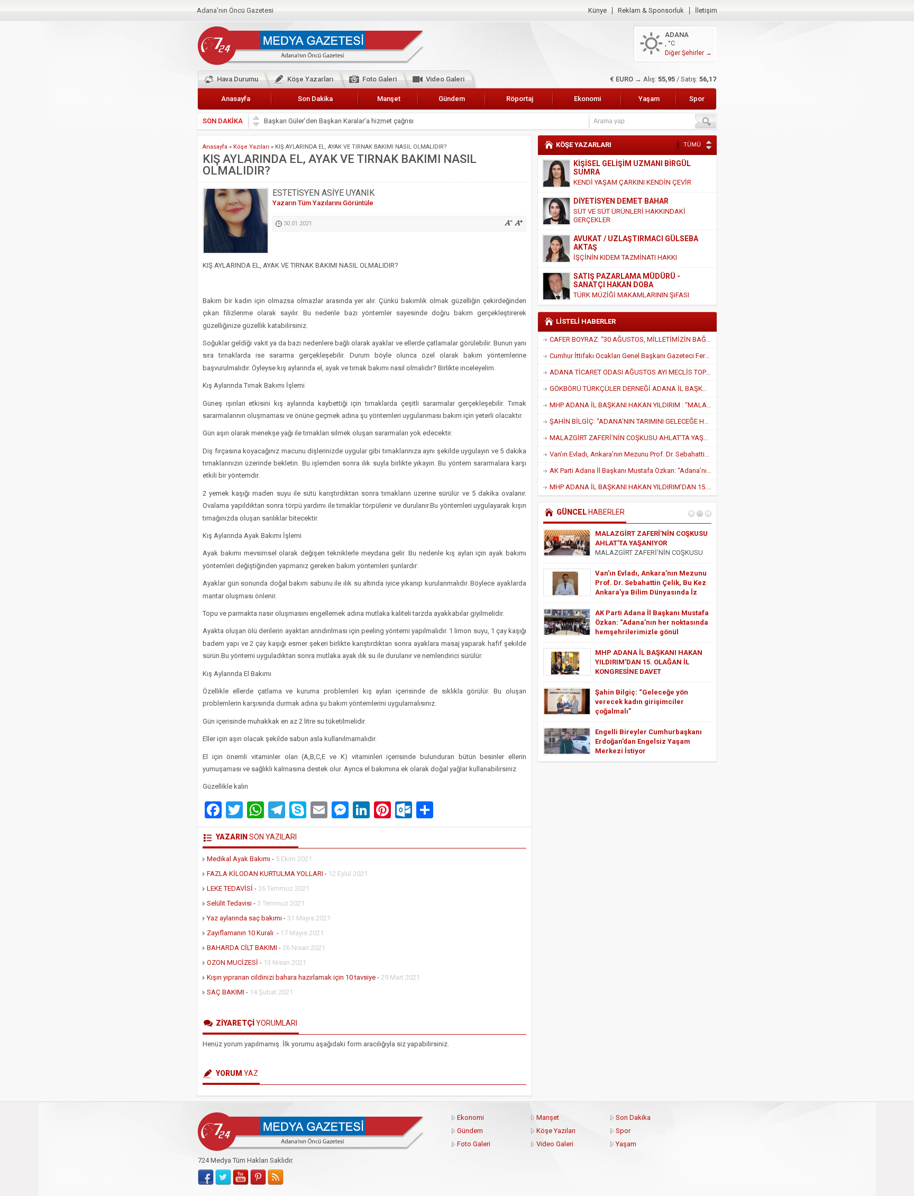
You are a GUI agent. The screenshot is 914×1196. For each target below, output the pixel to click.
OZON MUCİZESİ (232, 962)
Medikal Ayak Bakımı (238, 859)
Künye (597, 10)
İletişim (706, 10)
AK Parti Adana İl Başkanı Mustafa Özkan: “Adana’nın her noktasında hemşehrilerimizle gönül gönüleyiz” (633, 470)
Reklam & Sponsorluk (651, 10)
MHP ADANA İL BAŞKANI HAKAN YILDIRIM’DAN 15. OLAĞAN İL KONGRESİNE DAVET (633, 487)
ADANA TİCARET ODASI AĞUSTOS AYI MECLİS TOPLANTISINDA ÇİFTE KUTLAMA (633, 372)
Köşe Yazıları (251, 146)
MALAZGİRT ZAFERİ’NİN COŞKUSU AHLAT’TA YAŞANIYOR (633, 438)
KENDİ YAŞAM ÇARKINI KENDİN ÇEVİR (632, 182)
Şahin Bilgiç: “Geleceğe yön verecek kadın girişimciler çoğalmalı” (641, 701)
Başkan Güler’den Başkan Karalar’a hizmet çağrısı (339, 121)
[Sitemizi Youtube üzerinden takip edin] (241, 1177)
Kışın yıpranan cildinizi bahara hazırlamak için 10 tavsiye (291, 977)
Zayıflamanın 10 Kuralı (241, 933)
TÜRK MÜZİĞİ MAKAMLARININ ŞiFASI (631, 295)
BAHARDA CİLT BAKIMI (242, 948)
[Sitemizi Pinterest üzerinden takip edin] (258, 1177)
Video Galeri (445, 79)
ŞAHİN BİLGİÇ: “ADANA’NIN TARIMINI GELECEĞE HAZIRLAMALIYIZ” (633, 421)
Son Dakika (315, 99)
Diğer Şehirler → (688, 53)
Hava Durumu (237, 79)
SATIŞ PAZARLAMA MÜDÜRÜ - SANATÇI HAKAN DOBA (626, 280)
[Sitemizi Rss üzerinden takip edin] (276, 1177)
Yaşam (649, 99)
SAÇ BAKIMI (225, 992)
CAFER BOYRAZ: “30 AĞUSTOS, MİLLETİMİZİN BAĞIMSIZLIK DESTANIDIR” (633, 339)
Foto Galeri (379, 79)
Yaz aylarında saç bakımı (244, 918)
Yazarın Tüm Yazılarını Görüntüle (322, 203)
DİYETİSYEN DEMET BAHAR (621, 201)
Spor (697, 99)
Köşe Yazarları (310, 79)
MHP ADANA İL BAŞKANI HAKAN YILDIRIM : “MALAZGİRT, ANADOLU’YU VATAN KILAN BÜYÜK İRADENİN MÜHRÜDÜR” (633, 405)
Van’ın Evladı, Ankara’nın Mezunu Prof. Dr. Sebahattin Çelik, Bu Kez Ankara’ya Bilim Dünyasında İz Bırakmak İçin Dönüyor (633, 454)
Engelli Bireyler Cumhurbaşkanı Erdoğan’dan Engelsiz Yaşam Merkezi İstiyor (648, 741)
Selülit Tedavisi (229, 903)
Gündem (451, 99)
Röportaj (519, 99)
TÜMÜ (692, 144)
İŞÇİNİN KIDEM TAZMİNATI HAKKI (625, 257)
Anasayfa (235, 99)
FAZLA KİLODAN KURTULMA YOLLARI (265, 874)
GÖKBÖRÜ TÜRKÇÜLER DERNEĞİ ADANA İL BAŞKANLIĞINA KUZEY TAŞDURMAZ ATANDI (633, 388)
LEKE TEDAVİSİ (230, 888)
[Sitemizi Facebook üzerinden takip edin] (206, 1177)
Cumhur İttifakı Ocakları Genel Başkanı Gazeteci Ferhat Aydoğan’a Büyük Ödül (633, 356)
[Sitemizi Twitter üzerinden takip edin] (223, 1177)
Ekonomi (587, 99)
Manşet (388, 99)
